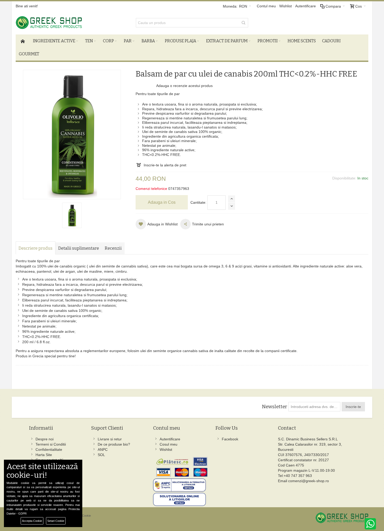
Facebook (230, 439)
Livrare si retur (110, 439)
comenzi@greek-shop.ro (308, 481)
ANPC (103, 449)
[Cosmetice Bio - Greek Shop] (71, 22)
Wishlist (285, 6)
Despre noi (45, 439)
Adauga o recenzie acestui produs (184, 86)
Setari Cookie (55, 520)
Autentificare (305, 6)
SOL (101, 455)
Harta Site (44, 455)
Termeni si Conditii (51, 444)
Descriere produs (36, 248)
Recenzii (113, 248)
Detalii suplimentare (78, 248)
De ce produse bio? (114, 444)
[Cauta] (243, 22)
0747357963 (178, 188)
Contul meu (266, 6)
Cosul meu (168, 444)
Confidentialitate (49, 449)
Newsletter (274, 407)
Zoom (72, 134)
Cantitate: (198, 202)
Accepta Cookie (32, 520)
